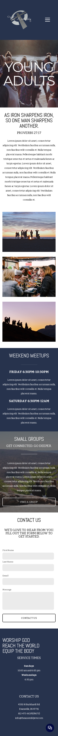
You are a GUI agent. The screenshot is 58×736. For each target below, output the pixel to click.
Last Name (7, 562)
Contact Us (29, 618)
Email (5, 575)
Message (6, 589)
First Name (8, 550)
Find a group (29, 501)
